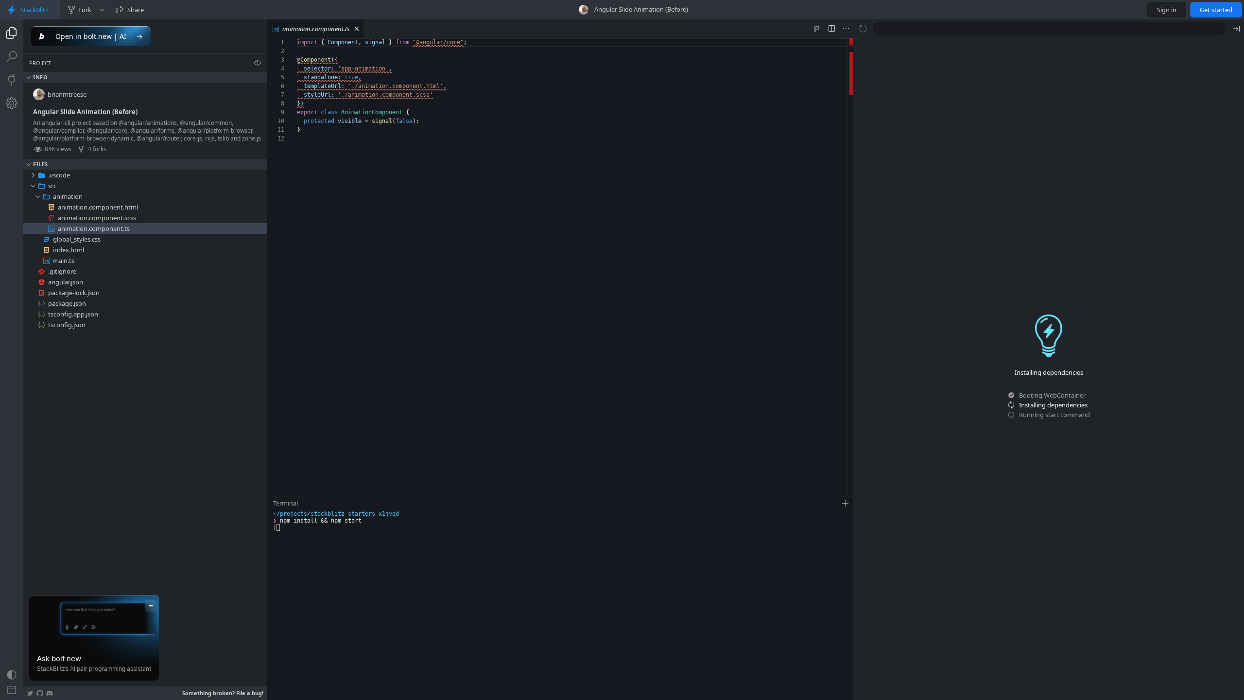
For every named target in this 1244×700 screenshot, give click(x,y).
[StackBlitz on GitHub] (40, 693)
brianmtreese (67, 94)
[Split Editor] (831, 28)
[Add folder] (239, 175)
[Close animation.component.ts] (357, 29)
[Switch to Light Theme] (11, 674)
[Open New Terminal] (845, 503)
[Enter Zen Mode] (11, 690)
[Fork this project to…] (101, 10)
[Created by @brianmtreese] (583, 10)
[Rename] (250, 175)
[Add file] (229, 175)
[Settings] (11, 103)
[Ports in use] (11, 79)
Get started (1216, 9)
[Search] (11, 56)
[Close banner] (150, 606)
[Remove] (261, 175)
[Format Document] (817, 28)
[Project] (11, 33)
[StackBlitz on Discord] (49, 693)
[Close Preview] (1236, 28)
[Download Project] (257, 63)
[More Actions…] (846, 28)
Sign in (1166, 9)
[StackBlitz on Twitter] (30, 693)
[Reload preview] (863, 28)
